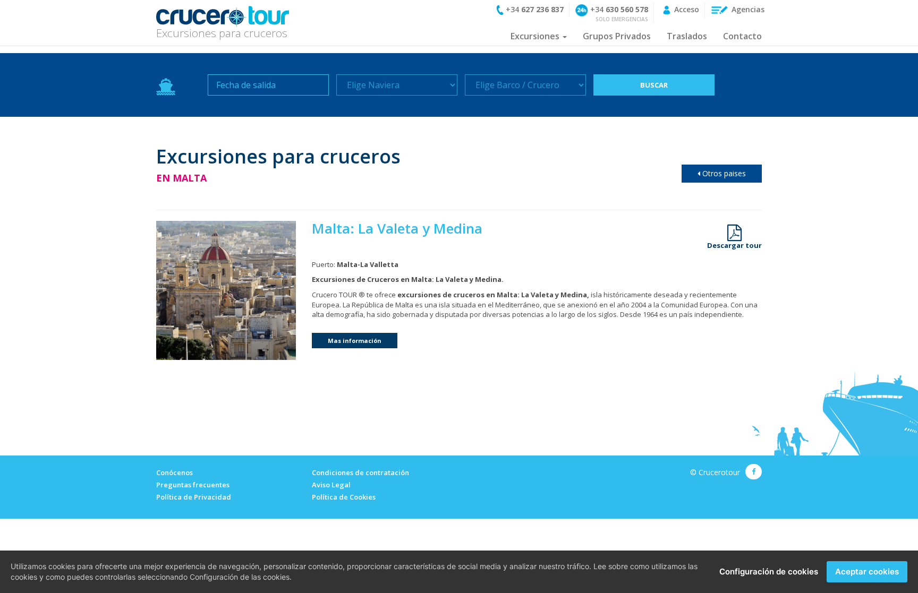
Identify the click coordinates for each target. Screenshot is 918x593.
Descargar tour (734, 244)
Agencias (746, 9)
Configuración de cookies (768, 571)
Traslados (687, 36)
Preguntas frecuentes (193, 484)
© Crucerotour (715, 472)
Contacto (742, 36)
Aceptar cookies (867, 571)
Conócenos (174, 472)
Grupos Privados (617, 36)
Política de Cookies (344, 497)
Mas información (354, 341)
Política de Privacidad (193, 497)
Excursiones (536, 36)
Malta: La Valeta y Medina (397, 228)
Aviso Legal (331, 484)
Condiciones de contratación (360, 472)
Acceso (685, 9)
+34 (534, 9)
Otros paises (723, 173)
